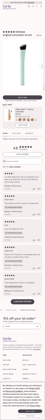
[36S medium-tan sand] (20, 120)
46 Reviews (20, 32)
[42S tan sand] (32, 120)
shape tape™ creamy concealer (24, 111)
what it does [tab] (16, 133)
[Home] (10, 339)
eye (1, 310)
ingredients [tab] (29, 133)
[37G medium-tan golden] (24, 120)
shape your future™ (29, 374)
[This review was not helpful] (38, 189)
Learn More (37, 349)
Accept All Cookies (30, 411)
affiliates (25, 378)
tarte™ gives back (29, 365)
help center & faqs (9, 369)
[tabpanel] (22, 138)
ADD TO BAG (23, 125)
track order (7, 360)
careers (25, 369)
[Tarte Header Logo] (9, 7)
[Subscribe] (37, 326)
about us (25, 360)
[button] (29, 7)
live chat (6, 365)
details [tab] (5, 133)
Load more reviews (22, 301)
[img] (4, 32)
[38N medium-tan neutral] (28, 120)
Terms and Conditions (14, 391)
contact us (6, 378)
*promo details (8, 374)
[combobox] (22, 167)
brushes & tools (11, 310)
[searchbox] (24, 161)
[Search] (37, 7)
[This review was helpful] (33, 189)
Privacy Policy (34, 388)
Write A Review (22, 154)
